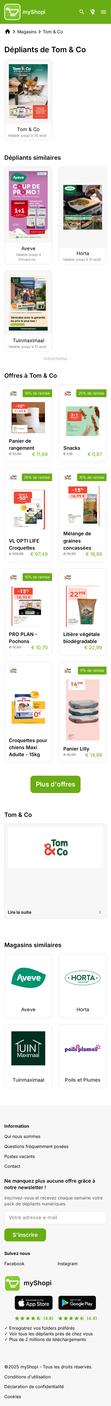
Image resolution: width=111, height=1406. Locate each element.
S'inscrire (25, 1235)
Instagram (68, 1263)
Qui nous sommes (22, 1136)
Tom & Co (53, 31)
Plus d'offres (55, 784)
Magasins (26, 31)
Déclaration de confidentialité (34, 1386)
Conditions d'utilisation (27, 1376)
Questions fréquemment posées (36, 1146)
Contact (12, 1166)
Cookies (12, 1396)
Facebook (14, 1263)
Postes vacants (19, 1156)
